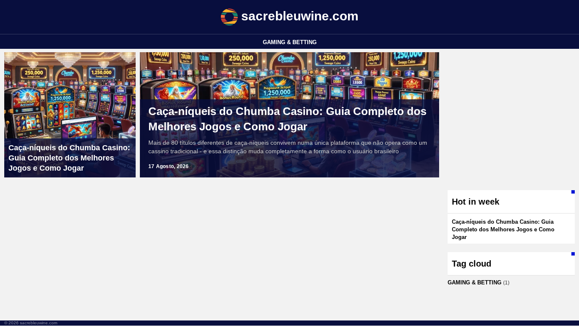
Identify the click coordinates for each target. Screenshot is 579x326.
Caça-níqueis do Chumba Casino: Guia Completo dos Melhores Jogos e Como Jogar (287, 119)
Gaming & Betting (290, 42)
